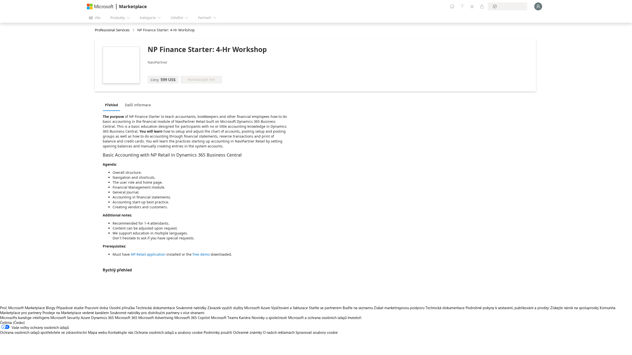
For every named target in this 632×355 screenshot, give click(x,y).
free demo (201, 254)
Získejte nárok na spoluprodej (574, 307)
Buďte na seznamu (358, 307)
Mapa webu (97, 332)
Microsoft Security (65, 317)
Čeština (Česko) (12, 322)
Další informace (138, 105)
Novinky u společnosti (269, 317)
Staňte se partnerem (325, 307)
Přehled (111, 105)
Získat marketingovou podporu (399, 307)
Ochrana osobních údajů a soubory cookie (168, 332)
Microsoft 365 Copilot (192, 317)
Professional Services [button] (112, 30)
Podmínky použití (218, 332)
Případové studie (70, 307)
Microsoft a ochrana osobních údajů (317, 317)
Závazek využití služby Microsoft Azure (239, 307)
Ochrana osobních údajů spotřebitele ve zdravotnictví (43, 332)
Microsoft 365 (126, 317)
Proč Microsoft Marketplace (22, 307)
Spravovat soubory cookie (317, 332)
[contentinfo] (134, 30)
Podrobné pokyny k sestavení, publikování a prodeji (507, 307)
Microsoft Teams (224, 317)
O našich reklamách (279, 332)
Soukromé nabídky (191, 307)
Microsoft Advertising (155, 317)
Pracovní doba (96, 307)
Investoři (354, 317)
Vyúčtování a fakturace (289, 307)
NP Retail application (148, 254)
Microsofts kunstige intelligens (24, 317)
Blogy (50, 307)
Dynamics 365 (102, 317)
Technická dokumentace (155, 307)
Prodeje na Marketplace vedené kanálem (75, 312)
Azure (85, 317)
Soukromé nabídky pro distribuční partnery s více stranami (157, 312)
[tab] (113, 104)
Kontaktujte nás (120, 332)
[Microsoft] (100, 6)
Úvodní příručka (122, 307)
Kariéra (245, 317)
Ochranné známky (247, 332)
